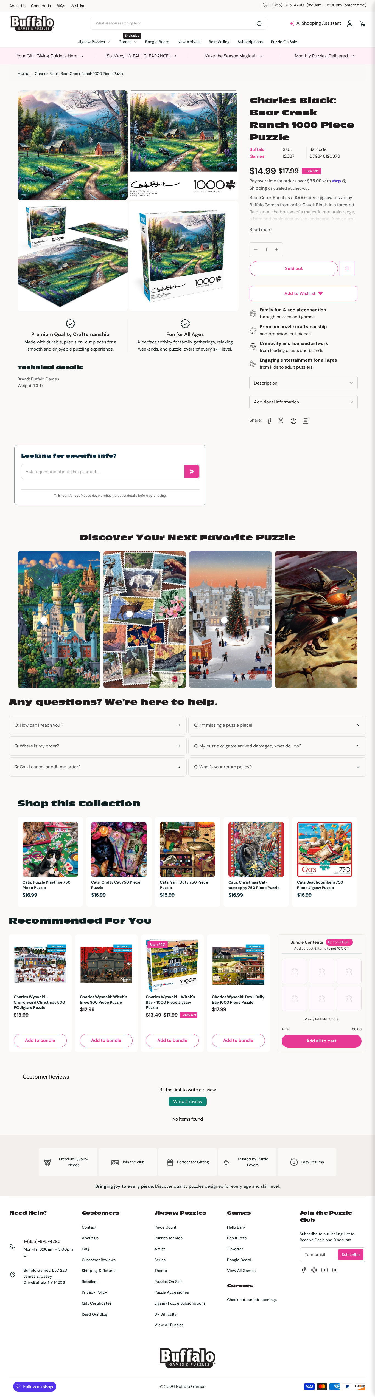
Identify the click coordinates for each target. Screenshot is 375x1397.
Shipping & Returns (99, 1270)
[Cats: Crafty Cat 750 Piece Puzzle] (119, 849)
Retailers (89, 1281)
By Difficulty (166, 1314)
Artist (160, 1248)
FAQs (60, 5)
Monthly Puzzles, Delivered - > (325, 56)
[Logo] (32, 23)
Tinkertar (235, 1248)
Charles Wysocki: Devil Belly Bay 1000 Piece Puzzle (238, 999)
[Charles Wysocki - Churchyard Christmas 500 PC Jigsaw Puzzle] (40, 965)
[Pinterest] (314, 1270)
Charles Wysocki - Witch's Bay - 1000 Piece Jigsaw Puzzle (170, 1002)
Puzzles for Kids (169, 1237)
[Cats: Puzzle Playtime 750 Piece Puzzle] (50, 849)
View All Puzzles (169, 1324)
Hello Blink (236, 1227)
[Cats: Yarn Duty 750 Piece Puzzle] (187, 849)
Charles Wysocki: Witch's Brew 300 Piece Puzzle (103, 999)
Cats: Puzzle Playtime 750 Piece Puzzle (47, 885)
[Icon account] (349, 23)
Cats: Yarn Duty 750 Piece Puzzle (184, 885)
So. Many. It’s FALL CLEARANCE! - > (142, 56)
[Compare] (347, 268)
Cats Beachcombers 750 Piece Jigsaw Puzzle (320, 885)
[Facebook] (303, 1270)
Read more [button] (261, 229)
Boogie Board (239, 1259)
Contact (89, 1227)
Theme (161, 1270)
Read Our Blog (94, 1314)
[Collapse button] (97, 725)
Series (160, 1259)
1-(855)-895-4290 (42, 1241)
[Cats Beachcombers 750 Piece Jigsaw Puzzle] (324, 849)
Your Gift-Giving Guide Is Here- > (50, 56)
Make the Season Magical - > (233, 56)
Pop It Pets (237, 1237)
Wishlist (77, 5)
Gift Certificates (96, 1303)
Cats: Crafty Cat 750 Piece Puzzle (115, 885)
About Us (17, 5)
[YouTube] (324, 1270)
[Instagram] (335, 1270)
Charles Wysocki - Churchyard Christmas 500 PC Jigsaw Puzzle (39, 1002)
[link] (269, 420)
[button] (362, 23)
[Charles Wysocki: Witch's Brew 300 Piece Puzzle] (106, 965)
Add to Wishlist (300, 293)
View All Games (241, 1270)
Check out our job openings (252, 1299)
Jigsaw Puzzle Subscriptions (180, 1303)
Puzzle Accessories (172, 1292)
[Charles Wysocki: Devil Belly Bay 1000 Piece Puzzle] (238, 965)
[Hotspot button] (43, 620)
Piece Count (166, 1227)
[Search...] (259, 23)
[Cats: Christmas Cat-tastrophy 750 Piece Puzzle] (256, 849)
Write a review (187, 1101)
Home (23, 73)
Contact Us (41, 5)
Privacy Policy (94, 1292)
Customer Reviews (99, 1259)
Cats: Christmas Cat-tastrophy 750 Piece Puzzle (253, 885)
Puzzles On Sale (169, 1281)
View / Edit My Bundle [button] (321, 1019)
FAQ (85, 1248)
